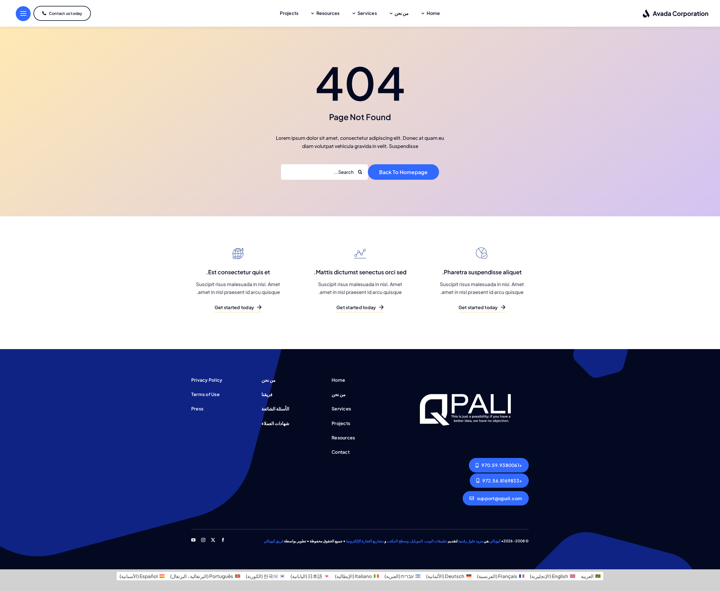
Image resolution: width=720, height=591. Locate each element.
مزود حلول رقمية (470, 541)
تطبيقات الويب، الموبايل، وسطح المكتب (417, 541)
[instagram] (203, 540)
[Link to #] (23, 13)
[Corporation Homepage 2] (465, 377)
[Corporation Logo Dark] (676, 11)
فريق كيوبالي (274, 541)
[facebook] (223, 540)
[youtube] (193, 540)
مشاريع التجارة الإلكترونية (365, 541)
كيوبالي (495, 541)
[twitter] (213, 540)
